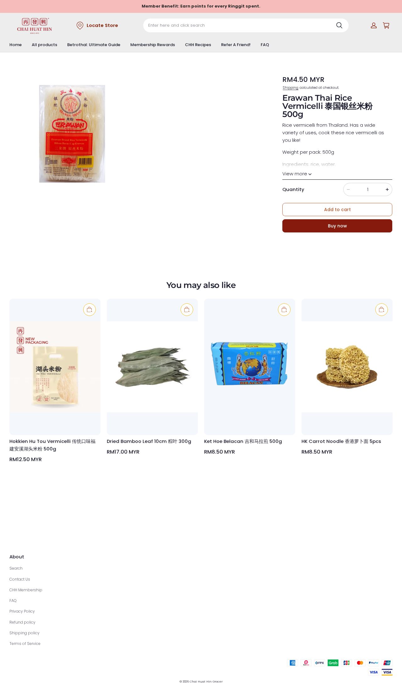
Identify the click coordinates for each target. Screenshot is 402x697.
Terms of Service (25, 643)
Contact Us (19, 579)
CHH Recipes (198, 45)
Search (16, 568)
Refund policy (22, 622)
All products (44, 45)
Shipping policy (24, 633)
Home (15, 45)
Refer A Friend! (236, 45)
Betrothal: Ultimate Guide (93, 45)
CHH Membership (25, 590)
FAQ (265, 45)
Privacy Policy (22, 611)
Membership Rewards (152, 45)
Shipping (290, 87)
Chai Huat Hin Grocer (206, 681)
